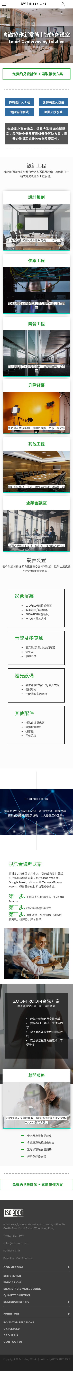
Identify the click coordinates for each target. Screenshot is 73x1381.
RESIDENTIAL (12, 1276)
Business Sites (11, 1250)
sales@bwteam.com (16, 1243)
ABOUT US (10, 1335)
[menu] (4, 4)
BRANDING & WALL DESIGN (22, 1289)
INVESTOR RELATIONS (18, 1322)
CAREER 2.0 (11, 1329)
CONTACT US (13, 1342)
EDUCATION (12, 1282)
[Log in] (63, 4)
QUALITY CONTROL (17, 1295)
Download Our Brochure (18, 1258)
